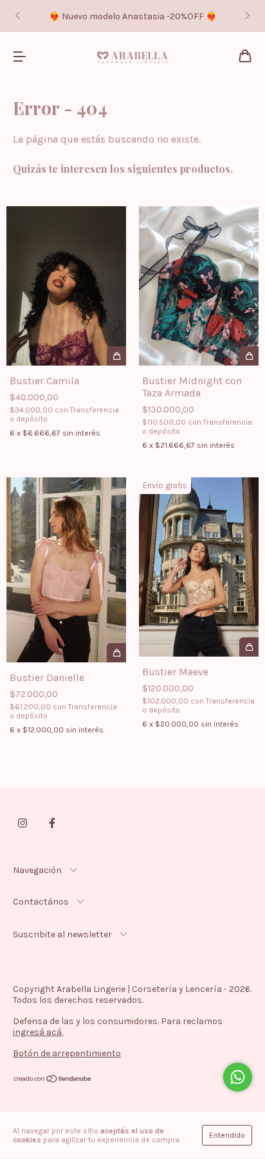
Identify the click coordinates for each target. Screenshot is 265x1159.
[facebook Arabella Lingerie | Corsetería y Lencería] (52, 823)
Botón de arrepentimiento (67, 1053)
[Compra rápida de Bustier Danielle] (116, 652)
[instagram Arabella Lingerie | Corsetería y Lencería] (22, 823)
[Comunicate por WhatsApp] (237, 1077)
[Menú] (19, 57)
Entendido (227, 1135)
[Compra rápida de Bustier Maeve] (249, 647)
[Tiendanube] (53, 1080)
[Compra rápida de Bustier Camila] (116, 356)
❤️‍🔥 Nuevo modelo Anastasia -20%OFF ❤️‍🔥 (133, 16)
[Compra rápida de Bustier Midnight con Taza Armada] (249, 356)
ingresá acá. (38, 1032)
